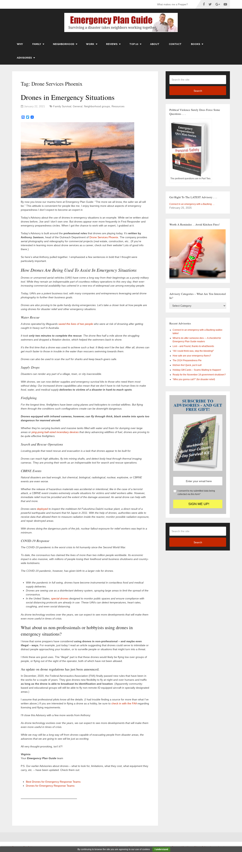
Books (195, 44)
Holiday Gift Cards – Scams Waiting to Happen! (197, 370)
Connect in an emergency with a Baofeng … (192, 204)
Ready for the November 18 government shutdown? (199, 374)
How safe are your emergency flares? (192, 355)
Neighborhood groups (97, 106)
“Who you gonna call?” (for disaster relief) (194, 379)
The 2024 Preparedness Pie (187, 360)
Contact (175, 44)
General (77, 106)
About (154, 44)
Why (20, 44)
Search (198, 90)
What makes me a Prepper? (172, 4)
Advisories (24, 57)
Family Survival (62, 106)
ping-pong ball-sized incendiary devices (55, 432)
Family (36, 44)
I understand (161, 849)
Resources (118, 106)
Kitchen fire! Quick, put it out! (187, 365)
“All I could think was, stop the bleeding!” (193, 351)
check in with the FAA (124, 703)
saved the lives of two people (75, 323)
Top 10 (133, 44)
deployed (42, 508)
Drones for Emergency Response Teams (50, 785)
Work (90, 44)
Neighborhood (63, 44)
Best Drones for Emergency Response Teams (53, 781)
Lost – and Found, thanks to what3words (193, 346)
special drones (59, 598)
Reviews (111, 44)
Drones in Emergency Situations (68, 97)
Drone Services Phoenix (103, 237)
